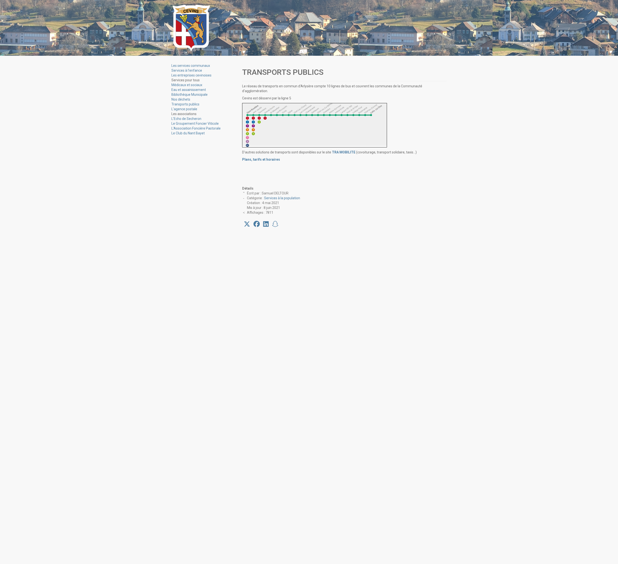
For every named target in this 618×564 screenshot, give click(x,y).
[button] (185, 80)
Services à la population (282, 198)
